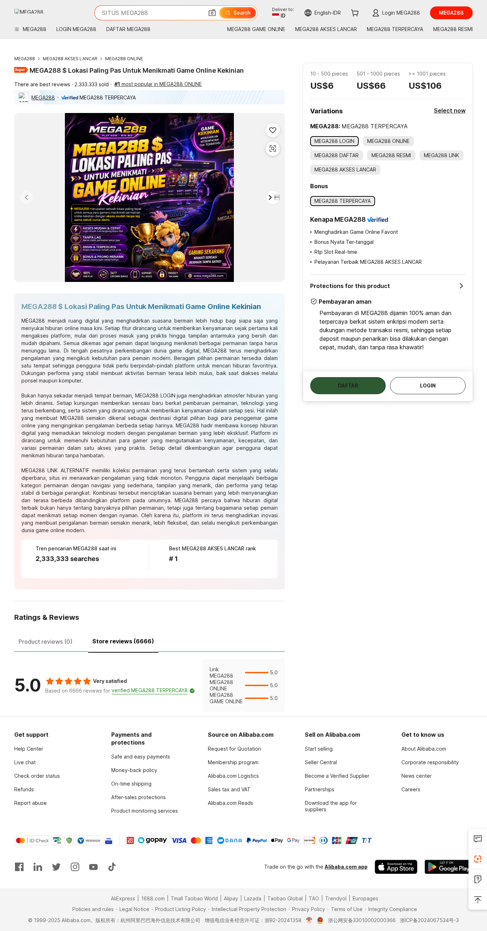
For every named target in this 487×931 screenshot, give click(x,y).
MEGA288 (24, 58)
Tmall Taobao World (194, 898)
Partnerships (319, 789)
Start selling (319, 749)
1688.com (153, 898)
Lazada (252, 898)
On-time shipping (131, 784)
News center (416, 776)
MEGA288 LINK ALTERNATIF (55, 470)
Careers (410, 789)
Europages (365, 898)
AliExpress (123, 898)
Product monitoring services (144, 811)
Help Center (28, 749)
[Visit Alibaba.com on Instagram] (75, 867)
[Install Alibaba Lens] (477, 859)
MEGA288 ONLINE (124, 58)
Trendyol (336, 898)
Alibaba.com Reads (230, 803)
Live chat (25, 762)
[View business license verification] (309, 920)
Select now (450, 110)
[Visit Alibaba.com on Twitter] (56, 867)
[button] (212, 13)
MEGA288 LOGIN (155, 395)
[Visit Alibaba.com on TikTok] (112, 867)
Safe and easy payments (140, 756)
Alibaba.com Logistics (233, 776)
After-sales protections (138, 797)
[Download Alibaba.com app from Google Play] (449, 867)
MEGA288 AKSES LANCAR (70, 58)
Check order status (37, 776)
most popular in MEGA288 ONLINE (158, 84)
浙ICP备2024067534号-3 (429, 920)
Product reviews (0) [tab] (45, 641)
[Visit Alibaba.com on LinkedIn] (38, 867)
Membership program (233, 762)
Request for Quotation (234, 749)
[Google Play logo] (28, 11)
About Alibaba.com (423, 749)
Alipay (231, 898)
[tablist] (149, 640)
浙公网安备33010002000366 (362, 920)
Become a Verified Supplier (337, 776)
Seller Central (321, 762)
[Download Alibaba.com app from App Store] (396, 867)
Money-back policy (134, 770)
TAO (314, 898)
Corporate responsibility (430, 762)
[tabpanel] (149, 685)
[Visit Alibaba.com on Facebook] (19, 867)
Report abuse (30, 803)
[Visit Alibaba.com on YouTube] (93, 867)
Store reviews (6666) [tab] (123, 641)
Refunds (24, 789)
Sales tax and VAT (229, 789)
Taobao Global (285, 898)
